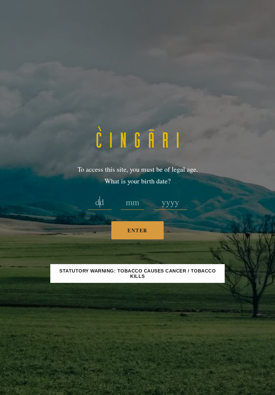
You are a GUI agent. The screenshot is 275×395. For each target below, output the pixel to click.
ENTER (137, 230)
